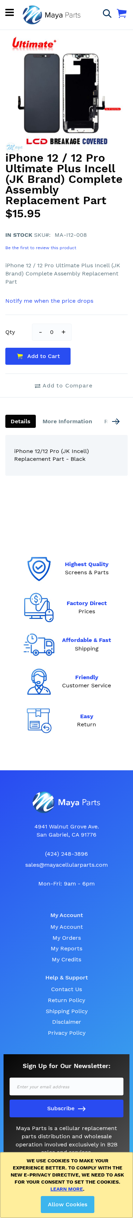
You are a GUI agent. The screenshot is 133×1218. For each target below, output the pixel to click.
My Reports (66, 948)
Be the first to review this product (40, 247)
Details (21, 421)
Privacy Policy (66, 1032)
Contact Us (66, 989)
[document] (68, 1185)
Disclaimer (66, 1021)
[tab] (20, 421)
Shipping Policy (67, 1011)
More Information (67, 421)
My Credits (66, 959)
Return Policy (66, 1000)
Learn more (66, 1189)
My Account (66, 926)
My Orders (66, 937)
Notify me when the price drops (49, 300)
